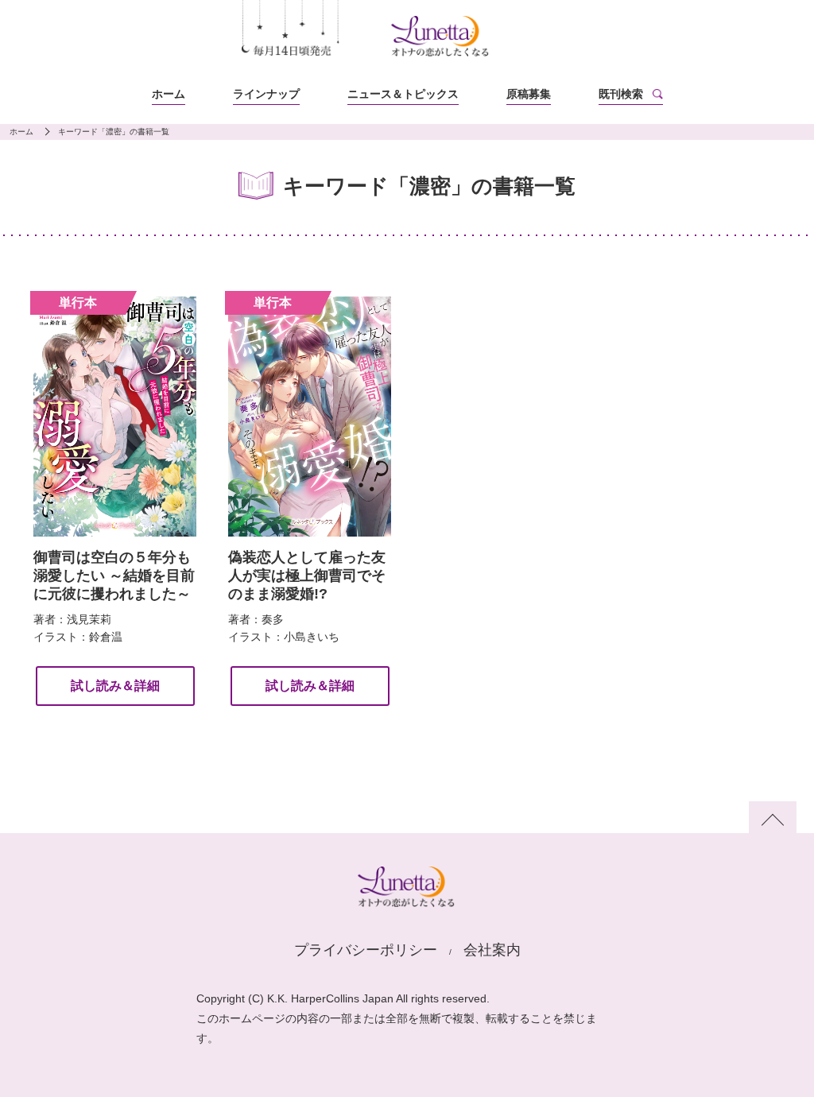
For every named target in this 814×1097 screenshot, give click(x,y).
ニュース (403, 93)
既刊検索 (621, 93)
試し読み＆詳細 (115, 685)
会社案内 (492, 950)
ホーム (168, 93)
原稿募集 (528, 93)
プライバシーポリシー (365, 950)
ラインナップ (266, 93)
